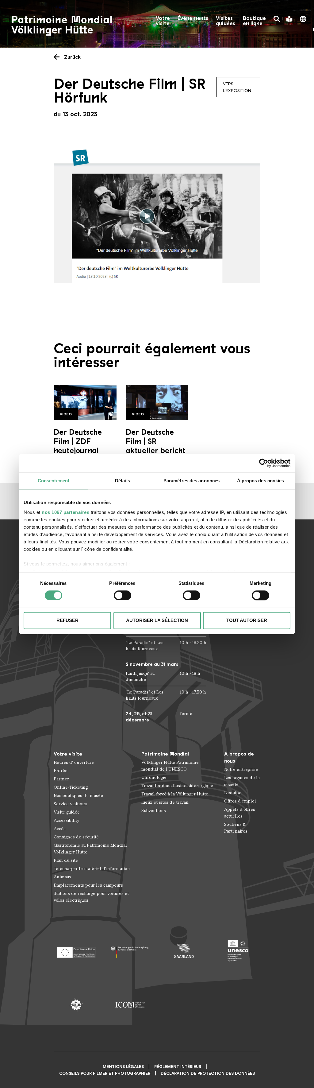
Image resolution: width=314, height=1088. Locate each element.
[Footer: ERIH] (76, 1004)
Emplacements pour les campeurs (88, 885)
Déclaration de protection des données (208, 1073)
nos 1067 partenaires (65, 512)
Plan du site (66, 860)
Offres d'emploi (240, 801)
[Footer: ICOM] (130, 1004)
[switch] (122, 595)
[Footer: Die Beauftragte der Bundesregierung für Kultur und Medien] (130, 950)
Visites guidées (225, 21)
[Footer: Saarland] (184, 950)
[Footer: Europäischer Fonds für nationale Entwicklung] (76, 950)
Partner (61, 779)
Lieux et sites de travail (165, 802)
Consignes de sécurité (76, 837)
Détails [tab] (122, 480)
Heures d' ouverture (74, 762)
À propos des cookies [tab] (260, 480)
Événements (193, 18)
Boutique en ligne (254, 21)
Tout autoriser (246, 620)
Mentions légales (123, 1066)
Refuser (67, 620)
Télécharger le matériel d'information (92, 868)
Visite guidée (67, 812)
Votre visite (163, 21)
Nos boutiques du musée (78, 795)
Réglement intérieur (177, 1066)
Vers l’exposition (237, 87)
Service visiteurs (70, 804)
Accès (60, 828)
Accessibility (66, 820)
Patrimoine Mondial (165, 754)
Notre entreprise (241, 769)
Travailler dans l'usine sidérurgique (177, 785)
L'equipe (232, 793)
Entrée (60, 770)
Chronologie (154, 777)
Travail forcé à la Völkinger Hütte (174, 794)
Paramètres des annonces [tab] (191, 480)
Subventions (153, 810)
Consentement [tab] (53, 480)
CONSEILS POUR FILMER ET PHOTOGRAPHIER (104, 1073)
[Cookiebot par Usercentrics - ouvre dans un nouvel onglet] (263, 463)
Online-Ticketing (71, 787)
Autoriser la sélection (157, 620)
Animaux (62, 877)
